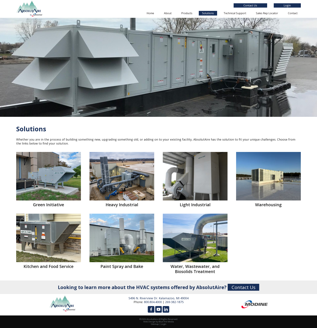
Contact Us (250, 5)
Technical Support (235, 13)
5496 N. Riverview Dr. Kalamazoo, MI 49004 (158, 298)
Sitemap (155, 324)
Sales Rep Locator (267, 13)
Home (150, 13)
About (168, 13)
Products (186, 13)
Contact (293, 13)
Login (287, 5)
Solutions (208, 13)
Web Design (149, 321)
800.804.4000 (153, 302)
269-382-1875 (174, 302)
